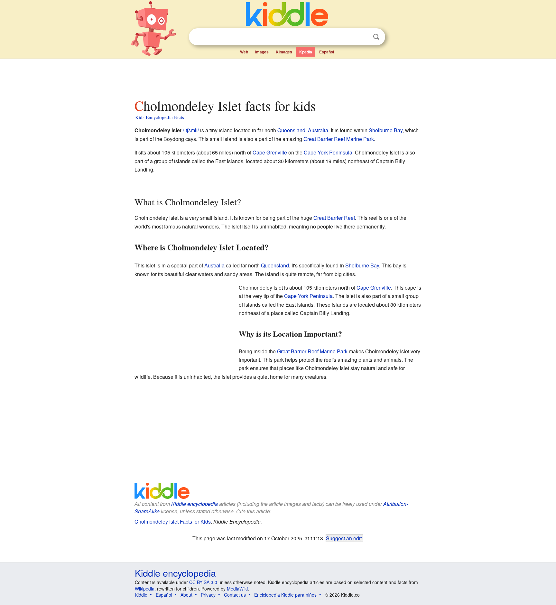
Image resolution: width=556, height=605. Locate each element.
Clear (362, 37)
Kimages (284, 52)
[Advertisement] (277, 77)
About (186, 594)
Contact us (235, 594)
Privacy (208, 594)
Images (262, 52)
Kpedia (305, 52)
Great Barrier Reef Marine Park (338, 139)
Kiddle (141, 594)
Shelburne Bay (386, 130)
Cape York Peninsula (328, 152)
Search (376, 37)
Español (326, 52)
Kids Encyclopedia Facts (159, 117)
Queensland (291, 130)
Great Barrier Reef (334, 217)
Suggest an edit (344, 538)
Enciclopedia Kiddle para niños (285, 594)
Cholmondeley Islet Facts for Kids (172, 521)
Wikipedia (144, 588)
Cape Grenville (270, 152)
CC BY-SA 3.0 (203, 582)
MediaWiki (237, 588)
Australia (318, 130)
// (191, 130)
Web (244, 52)
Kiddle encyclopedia (194, 503)
